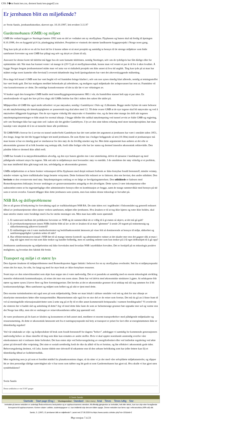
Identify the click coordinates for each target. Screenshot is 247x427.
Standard (78, 401)
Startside (28, 401)
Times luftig (120, 401)
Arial (99, 401)
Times (108, 401)
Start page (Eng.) (45, 401)
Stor (131, 401)
